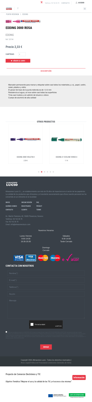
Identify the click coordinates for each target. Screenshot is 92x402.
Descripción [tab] (46, 71)
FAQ (37, 202)
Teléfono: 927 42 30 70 (52, 3)
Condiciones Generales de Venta (59, 363)
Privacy (39, 206)
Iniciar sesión (26, 202)
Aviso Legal (25, 363)
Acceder (81, 3)
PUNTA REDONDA (12, 14)
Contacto (65, 3)
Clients (24, 210)
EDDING (25, 14)
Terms (38, 210)
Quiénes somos (11, 206)
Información (79, 377)
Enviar (46, 347)
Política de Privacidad (38, 363)
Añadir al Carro (19, 61)
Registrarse (26, 206)
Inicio (8, 202)
